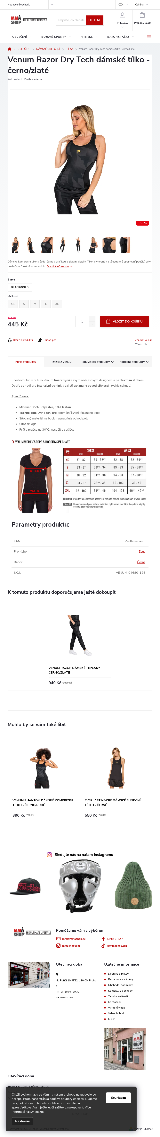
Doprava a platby (118, 973)
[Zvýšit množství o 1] (92, 319)
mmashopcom (71, 946)
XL (57, 304)
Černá (141, 562)
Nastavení (22, 1121)
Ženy (142, 551)
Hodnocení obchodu (19, 4)
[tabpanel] (80, 647)
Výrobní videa (116, 1007)
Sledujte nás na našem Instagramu (84, 854)
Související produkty (96, 362)
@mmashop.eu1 (117, 946)
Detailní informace (58, 266)
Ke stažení (114, 1002)
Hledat (94, 20)
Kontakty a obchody (120, 990)
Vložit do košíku (128, 321)
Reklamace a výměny (120, 979)
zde (41, 1112)
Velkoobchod (116, 1013)
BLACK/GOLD (20, 287)
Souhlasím (118, 1098)
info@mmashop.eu (73, 939)
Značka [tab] (61, 362)
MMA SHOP (115, 939)
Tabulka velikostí (118, 996)
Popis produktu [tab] (25, 362)
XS (13, 304)
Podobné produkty (132, 362)
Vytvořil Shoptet (143, 1129)
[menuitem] (22, 37)
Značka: (143, 340)
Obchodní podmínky (120, 985)
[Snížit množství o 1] (92, 324)
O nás (111, 1019)
